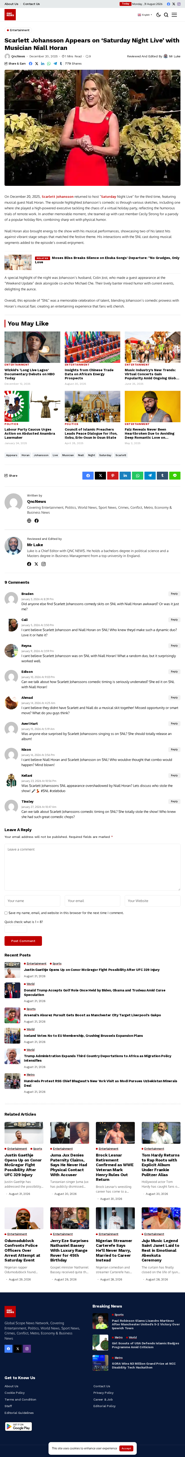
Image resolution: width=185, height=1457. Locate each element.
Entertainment (17, 364)
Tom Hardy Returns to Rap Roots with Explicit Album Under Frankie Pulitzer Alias (161, 1165)
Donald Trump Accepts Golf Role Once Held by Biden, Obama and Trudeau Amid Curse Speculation (94, 992)
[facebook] (168, 4)
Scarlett (48, 196)
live (55, 455)
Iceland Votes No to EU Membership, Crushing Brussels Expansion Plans (83, 1036)
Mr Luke (174, 56)
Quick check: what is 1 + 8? (24, 922)
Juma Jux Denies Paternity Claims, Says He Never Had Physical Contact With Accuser (68, 1165)
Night (91, 455)
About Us (11, 4)
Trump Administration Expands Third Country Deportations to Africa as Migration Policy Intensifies (97, 1058)
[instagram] (178, 4)
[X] (173, 4)
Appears (11, 455)
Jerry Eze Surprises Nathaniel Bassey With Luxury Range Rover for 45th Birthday (69, 1250)
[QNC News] (10, 14)
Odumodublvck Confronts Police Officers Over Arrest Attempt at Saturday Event (22, 1250)
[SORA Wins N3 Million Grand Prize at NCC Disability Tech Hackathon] (100, 1363)
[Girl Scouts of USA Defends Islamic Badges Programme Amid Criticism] (100, 1342)
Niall (81, 455)
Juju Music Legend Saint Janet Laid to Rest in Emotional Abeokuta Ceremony (160, 1250)
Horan (26, 455)
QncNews (18, 56)
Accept (126, 1448)
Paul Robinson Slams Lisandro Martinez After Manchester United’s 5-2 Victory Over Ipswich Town (146, 1324)
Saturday (108, 196)
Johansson (65, 196)
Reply (174, 593)
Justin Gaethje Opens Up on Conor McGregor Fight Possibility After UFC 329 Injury (92, 970)
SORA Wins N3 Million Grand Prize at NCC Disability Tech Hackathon (144, 1365)
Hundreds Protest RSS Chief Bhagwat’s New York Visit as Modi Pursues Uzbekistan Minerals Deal (100, 1083)
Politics (11, 424)
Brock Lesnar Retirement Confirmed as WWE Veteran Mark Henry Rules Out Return (114, 1167)
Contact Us (31, 4)
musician (68, 455)
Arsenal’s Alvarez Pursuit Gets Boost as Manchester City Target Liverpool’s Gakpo (92, 1015)
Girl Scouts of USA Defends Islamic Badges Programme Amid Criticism (145, 1345)
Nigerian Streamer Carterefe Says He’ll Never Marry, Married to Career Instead (114, 1250)
